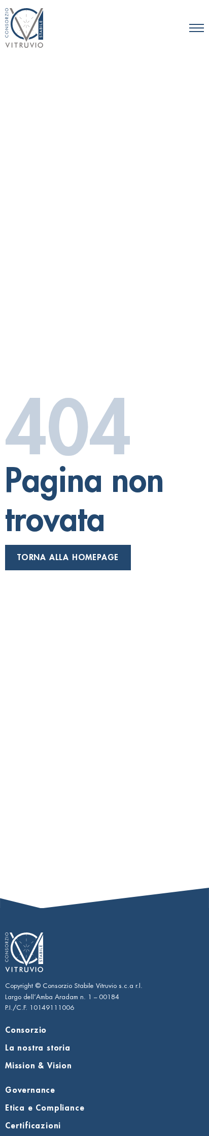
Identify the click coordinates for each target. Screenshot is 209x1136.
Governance (30, 1090)
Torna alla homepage (68, 558)
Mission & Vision (38, 1066)
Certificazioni (33, 1126)
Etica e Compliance (44, 1108)
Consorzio (26, 1030)
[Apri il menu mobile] (196, 28)
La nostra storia (38, 1048)
